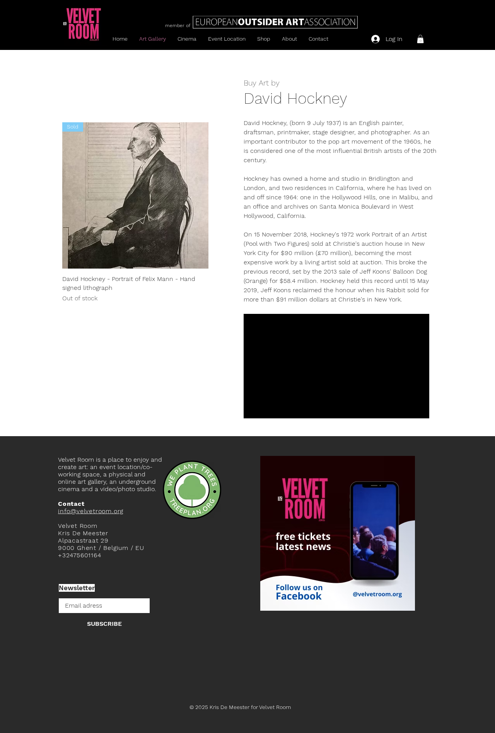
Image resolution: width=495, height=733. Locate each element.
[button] (420, 39)
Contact (71, 503)
